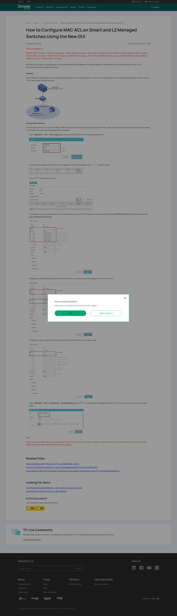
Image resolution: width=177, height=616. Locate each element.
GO (70, 313)
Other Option (106, 313)
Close (125, 298)
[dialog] (88, 308)
